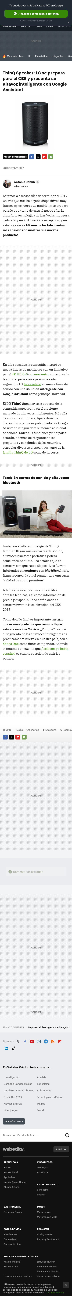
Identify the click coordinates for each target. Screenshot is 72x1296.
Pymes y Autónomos (48, 1239)
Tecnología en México (49, 1097)
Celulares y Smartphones (19, 1090)
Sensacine (43, 1189)
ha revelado (32, 384)
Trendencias (10, 1234)
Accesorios (32, 729)
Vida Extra (42, 1172)
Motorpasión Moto (47, 1216)
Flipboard (44, 156)
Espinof (41, 1194)
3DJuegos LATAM (46, 1261)
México (41, 1103)
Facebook (31, 156)
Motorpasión (44, 1212)
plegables (58, 56)
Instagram (39, 1041)
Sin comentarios (17, 156)
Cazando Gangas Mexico (18, 1083)
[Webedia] (13, 1151)
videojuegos (11, 1110)
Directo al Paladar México (18, 1276)
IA (29, 56)
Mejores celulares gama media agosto (49, 1027)
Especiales (43, 1083)
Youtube (32, 1041)
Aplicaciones (44, 1090)
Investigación (11, 1077)
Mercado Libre (15, 56)
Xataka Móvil (11, 1172)
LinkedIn (6, 1047)
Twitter (38, 156)
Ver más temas (14, 1121)
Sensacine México (47, 1266)
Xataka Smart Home (15, 1182)
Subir (58, 1149)
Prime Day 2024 (13, 1097)
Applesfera (10, 1177)
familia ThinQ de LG (18, 452)
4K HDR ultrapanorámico (30, 374)
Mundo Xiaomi (11, 1186)
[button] (26, 182)
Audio (19, 729)
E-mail (50, 156)
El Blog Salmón (45, 1234)
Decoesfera (10, 1239)
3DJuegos (42, 1167)
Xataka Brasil (11, 1266)
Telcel (40, 1110)
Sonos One (11, 644)
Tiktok (13, 1047)
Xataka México (12, 1261)
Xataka (8, 1167)
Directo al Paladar (13, 1212)
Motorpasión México (48, 1276)
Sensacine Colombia (48, 1271)
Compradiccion (12, 1244)
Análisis (41, 1077)
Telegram (46, 1041)
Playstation (41, 56)
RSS (53, 1041)
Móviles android (13, 1103)
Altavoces (50, 729)
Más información (54, 1292)
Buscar (67, 1135)
